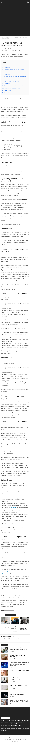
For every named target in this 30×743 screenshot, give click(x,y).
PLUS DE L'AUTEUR (20, 615)
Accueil (2, 37)
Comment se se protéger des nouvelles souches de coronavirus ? (19, 648)
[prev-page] (14, 632)
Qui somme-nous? (12, 737)
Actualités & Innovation (9, 37)
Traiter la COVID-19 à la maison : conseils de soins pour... (18, 678)
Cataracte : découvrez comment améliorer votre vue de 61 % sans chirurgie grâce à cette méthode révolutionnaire (24, 627)
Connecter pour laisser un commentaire (10, 638)
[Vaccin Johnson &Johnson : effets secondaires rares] (4, 687)
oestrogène (13, 507)
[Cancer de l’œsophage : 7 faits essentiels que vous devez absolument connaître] (5, 620)
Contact (19, 737)
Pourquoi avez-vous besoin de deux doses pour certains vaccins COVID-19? (19, 701)
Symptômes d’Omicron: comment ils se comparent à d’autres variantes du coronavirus (19, 664)
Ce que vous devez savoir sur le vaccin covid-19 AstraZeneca (18, 693)
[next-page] (16, 632)
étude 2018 (5, 255)
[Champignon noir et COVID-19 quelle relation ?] (4, 673)
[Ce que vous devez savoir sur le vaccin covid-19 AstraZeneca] (4, 695)
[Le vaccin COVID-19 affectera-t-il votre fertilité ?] (4, 657)
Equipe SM (4, 50)
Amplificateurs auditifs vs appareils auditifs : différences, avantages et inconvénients (15, 626)
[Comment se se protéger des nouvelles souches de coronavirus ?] (4, 650)
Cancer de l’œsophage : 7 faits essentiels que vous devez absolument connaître (5, 626)
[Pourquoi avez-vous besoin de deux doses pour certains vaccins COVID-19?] (4, 702)
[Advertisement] (15, 20)
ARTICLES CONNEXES (10, 615)
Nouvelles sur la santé (9, 610)
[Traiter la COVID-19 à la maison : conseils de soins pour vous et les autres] (4, 680)
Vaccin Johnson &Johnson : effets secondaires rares (18, 686)
